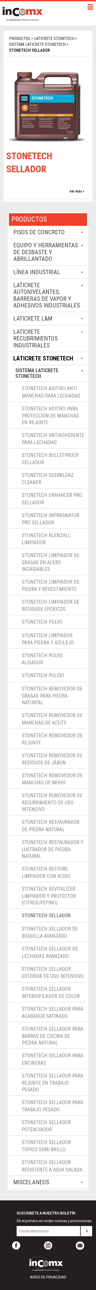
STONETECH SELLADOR (46, 915)
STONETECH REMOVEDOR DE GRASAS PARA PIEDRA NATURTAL (52, 696)
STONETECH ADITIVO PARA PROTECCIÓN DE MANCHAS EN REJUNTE (50, 415)
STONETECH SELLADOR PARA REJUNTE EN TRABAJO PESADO (52, 1083)
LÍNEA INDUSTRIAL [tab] (36, 272)
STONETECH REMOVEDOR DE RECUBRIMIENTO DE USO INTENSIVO (52, 802)
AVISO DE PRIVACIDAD (48, 1277)
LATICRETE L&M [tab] (32, 318)
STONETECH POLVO (42, 622)
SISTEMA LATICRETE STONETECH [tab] (36, 373)
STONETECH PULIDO (43, 675)
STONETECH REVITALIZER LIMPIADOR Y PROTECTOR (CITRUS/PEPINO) (49, 896)
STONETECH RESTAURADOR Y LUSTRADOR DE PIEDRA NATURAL (52, 849)
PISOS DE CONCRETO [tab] (39, 232)
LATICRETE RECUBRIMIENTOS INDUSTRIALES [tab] (35, 338)
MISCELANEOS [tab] (31, 1182)
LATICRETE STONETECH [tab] (43, 358)
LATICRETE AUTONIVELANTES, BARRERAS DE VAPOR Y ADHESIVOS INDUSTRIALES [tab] (46, 295)
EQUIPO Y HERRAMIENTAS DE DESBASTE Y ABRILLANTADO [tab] (45, 252)
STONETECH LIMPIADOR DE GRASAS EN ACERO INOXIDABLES (50, 562)
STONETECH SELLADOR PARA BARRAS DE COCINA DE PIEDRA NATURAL (52, 1036)
